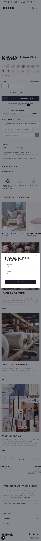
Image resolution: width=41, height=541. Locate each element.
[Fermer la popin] (37, 255)
